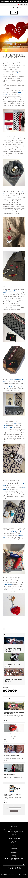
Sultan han (17, 423)
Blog (14, 844)
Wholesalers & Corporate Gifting (14, 838)
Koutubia (5, 425)
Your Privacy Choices (14, 856)
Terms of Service (14, 853)
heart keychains (7, 584)
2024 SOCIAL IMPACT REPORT (13, 665)
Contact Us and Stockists (14, 847)
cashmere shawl (7, 386)
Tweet (4, 631)
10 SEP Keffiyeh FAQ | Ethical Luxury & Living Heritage (13, 649)
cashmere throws (7, 427)
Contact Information (14, 848)
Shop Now (14, 840)
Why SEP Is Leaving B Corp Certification (11, 755)
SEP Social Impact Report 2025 (10, 774)
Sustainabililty (14, 842)
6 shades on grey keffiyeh (10, 291)
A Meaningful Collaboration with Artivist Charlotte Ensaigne (13, 734)
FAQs (14, 845)
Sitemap (14, 855)
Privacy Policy (14, 851)
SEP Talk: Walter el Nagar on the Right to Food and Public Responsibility (13, 795)
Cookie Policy (14, 849)
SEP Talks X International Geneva (13, 680)
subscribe (14, 810)
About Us (14, 841)
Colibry (17, 73)
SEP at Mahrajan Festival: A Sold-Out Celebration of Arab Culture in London (14, 713)
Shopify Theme (16, 874)
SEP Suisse (10, 874)
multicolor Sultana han (15, 531)
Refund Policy (14, 852)
